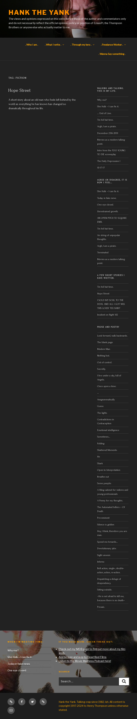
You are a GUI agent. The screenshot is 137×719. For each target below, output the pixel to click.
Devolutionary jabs (106, 548)
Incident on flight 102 (107, 314)
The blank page (105, 342)
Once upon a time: (106, 386)
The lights (102, 413)
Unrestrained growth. (107, 211)
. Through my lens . (81, 44)
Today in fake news (106, 198)
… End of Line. (104, 113)
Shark (100, 463)
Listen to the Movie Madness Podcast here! (85, 660)
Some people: (104, 483)
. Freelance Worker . (112, 44)
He (98, 456)
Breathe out (103, 476)
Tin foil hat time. (105, 119)
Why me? (101, 100)
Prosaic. (101, 607)
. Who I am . (31, 44)
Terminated (102, 252)
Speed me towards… (107, 541)
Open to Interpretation (108, 470)
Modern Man (103, 349)
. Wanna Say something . (112, 53)
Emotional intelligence (108, 430)
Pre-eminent (103, 517)
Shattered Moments (107, 450)
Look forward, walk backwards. (112, 335)
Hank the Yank (39, 12)
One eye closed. (105, 204)
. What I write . (53, 44)
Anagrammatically (106, 399)
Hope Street (19, 90)
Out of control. (104, 362)
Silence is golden (105, 524)
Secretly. (101, 369)
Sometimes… (103, 436)
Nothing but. (103, 355)
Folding (100, 443)
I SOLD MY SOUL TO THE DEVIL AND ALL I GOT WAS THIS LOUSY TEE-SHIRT (111, 304)
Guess (100, 406)
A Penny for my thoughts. (110, 500)
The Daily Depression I (108, 161)
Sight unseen (103, 555)
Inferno (100, 561)
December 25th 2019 (107, 133)
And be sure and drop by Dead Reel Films (82, 657)
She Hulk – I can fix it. (108, 106)
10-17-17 (101, 167)
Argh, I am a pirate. (106, 126)
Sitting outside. (105, 589)
